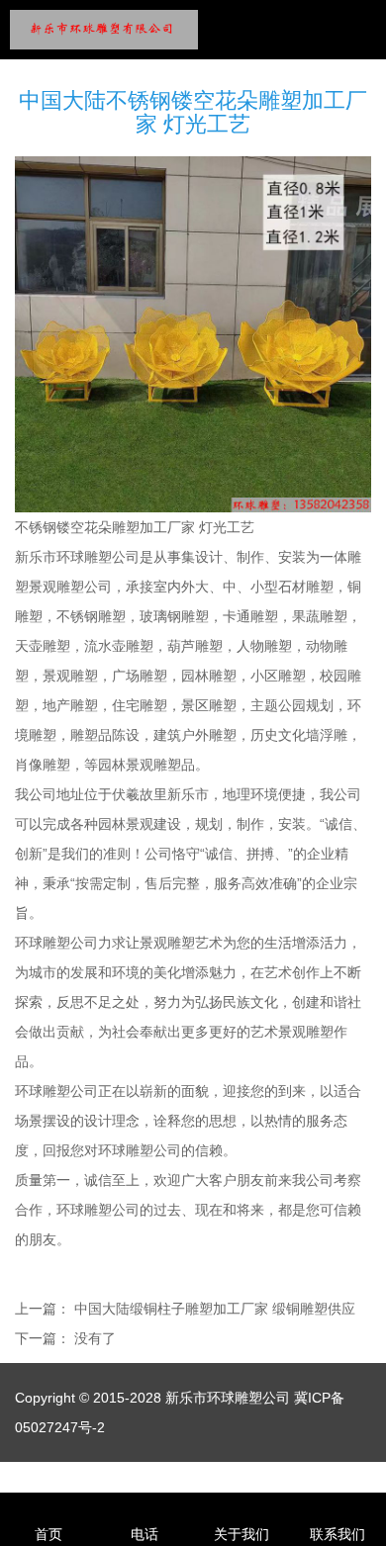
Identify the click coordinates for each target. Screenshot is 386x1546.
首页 (48, 1534)
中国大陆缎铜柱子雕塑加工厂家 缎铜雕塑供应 (214, 1309)
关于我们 (241, 1534)
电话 (144, 1534)
